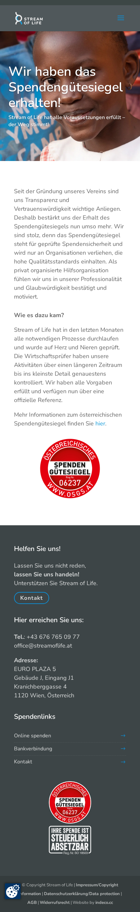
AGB (32, 902)
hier (100, 423)
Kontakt (31, 598)
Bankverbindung (33, 748)
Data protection (104, 894)
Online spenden (32, 735)
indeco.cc (104, 902)
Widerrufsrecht (55, 902)
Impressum (86, 885)
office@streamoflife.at (43, 646)
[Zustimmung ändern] (13, 891)
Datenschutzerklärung (66, 894)
